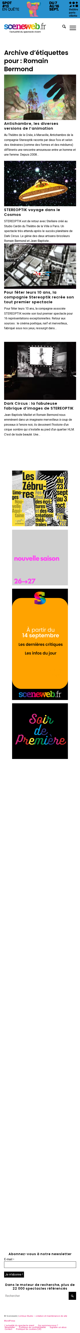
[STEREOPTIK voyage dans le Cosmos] (40, 183)
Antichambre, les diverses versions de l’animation (31, 126)
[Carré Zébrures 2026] (40, 525)
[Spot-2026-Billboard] (40, 17)
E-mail (9, 1259)
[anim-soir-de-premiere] (40, 758)
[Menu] (71, 27)
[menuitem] (62, 27)
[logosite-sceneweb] (33, 27)
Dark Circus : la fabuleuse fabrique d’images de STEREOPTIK (39, 406)
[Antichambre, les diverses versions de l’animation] (40, 97)
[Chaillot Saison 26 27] (40, 584)
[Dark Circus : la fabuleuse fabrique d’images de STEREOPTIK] (40, 371)
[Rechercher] (62, 27)
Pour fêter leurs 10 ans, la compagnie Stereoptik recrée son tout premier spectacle (39, 297)
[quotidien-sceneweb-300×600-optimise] (40, 699)
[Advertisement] (40, 802)
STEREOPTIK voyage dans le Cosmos (32, 212)
